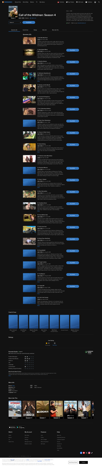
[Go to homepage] (7, 2)
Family (42, 437)
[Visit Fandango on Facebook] (81, 453)
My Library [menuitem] (42, 2)
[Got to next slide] (93, 410)
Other (13, 385)
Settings (26, 439)
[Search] (99, 2)
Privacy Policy (47, 459)
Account (26, 437)
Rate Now (55, 345)
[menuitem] (79, 2)
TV (9, 439)
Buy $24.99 (28, 22)
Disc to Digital (44, 439)
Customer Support (61, 439)
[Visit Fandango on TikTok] (92, 453)
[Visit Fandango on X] (86, 453)
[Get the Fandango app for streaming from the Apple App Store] (12, 427)
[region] (51, 462)
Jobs (58, 450)
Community (47, 345)
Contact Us (59, 443)
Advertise (59, 446)
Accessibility (59, 448)
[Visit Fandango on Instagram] (89, 453)
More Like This (55, 30)
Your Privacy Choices (73, 462)
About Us (59, 435)
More (38, 81)
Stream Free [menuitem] (18, 2)
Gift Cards (43, 443)
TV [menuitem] (36, 2)
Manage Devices (28, 441)
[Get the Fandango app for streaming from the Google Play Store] (21, 427)
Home (10, 435)
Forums (58, 441)
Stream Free (11, 441)
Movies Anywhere (44, 441)
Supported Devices (61, 437)
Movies (10, 437)
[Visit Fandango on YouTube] (84, 453)
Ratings (35, 30)
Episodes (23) (14, 30)
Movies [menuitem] (32, 2)
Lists (42, 435)
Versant (12, 459)
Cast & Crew (25, 30)
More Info (44, 30)
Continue (83, 462)
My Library (27, 435)
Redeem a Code (28, 443)
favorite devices (81, 23)
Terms (27, 459)
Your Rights (39, 461)
